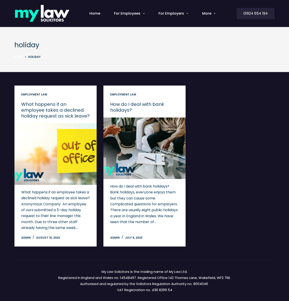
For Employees (127, 13)
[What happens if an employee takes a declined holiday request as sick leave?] (55, 154)
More (206, 13)
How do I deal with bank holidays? (137, 107)
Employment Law (34, 94)
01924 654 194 (255, 13)
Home (94, 13)
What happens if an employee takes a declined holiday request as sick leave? (55, 110)
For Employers (171, 13)
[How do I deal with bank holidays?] (144, 148)
